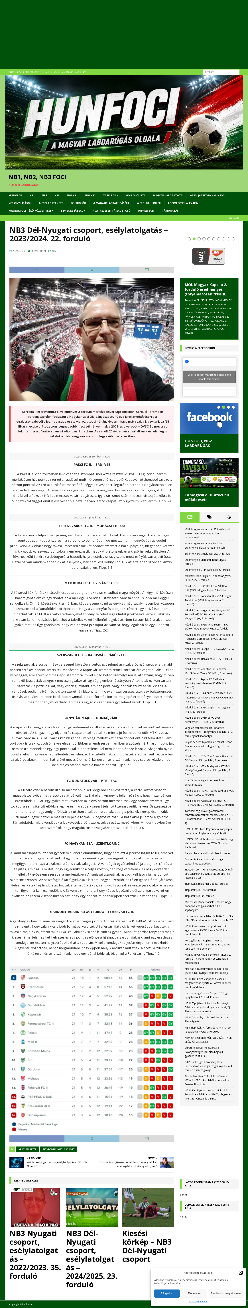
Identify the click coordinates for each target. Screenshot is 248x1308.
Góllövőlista (136, 195)
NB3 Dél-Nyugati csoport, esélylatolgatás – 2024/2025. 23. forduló (91, 1258)
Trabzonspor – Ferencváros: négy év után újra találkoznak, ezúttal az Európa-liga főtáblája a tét (209, 873)
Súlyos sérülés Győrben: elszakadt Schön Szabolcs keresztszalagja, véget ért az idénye (208, 746)
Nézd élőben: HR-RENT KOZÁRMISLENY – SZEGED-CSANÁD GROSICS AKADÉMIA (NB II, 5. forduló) (209, 697)
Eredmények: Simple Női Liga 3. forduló (208, 553)
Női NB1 (72, 195)
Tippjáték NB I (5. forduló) (200, 896)
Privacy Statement (198, 1301)
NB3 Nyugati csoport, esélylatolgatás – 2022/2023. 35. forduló (35, 1254)
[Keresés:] (221, 71)
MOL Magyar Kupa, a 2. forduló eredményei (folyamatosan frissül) (206, 289)
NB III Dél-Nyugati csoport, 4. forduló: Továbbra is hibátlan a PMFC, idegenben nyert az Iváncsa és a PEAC (208, 1094)
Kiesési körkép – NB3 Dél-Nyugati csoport (147, 1246)
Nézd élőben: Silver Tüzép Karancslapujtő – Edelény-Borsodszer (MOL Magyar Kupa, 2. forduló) (209, 639)
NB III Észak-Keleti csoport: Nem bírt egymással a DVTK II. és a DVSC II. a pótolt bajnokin (206, 930)
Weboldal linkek (149, 203)
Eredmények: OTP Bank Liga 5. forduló (207, 569)
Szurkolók (78, 203)
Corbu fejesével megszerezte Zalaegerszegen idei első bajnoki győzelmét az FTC (204, 1052)
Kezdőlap (15, 195)
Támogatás (170, 210)
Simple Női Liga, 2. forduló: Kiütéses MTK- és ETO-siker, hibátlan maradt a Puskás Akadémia (207, 1080)
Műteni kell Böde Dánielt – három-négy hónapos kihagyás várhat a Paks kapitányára (208, 906)
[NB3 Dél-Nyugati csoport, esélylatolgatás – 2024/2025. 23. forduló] (92, 1207)
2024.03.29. (19, 251)
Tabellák (109, 195)
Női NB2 (90, 195)
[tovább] (189, 332)
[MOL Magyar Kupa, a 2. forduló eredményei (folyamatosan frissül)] (209, 256)
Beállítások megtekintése (226, 1293)
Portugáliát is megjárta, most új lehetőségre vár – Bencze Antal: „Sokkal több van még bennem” (208, 944)
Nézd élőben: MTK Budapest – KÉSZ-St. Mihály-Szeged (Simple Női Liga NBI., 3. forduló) (208, 770)
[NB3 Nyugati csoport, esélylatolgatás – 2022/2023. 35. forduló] (35, 1207)
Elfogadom (167, 1293)
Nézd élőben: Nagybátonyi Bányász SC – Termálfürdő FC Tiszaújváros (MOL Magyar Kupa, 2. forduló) (208, 614)
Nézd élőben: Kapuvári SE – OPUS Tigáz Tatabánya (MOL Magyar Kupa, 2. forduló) (208, 600)
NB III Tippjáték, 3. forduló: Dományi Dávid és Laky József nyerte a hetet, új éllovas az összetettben (207, 1007)
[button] (241, 1272)
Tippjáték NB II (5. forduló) (200, 890)
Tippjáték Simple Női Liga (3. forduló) (206, 883)
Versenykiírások (20, 203)
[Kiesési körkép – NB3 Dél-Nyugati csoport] (148, 1207)
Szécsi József (38, 251)
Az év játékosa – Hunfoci (207, 195)
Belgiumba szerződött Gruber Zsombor (208, 853)
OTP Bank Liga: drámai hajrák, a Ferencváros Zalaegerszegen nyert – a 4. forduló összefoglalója (208, 1066)
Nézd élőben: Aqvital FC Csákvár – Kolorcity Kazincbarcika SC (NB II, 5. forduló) (205, 683)
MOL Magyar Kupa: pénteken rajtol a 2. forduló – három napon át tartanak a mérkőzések (208, 958)
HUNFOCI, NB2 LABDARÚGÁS (198, 443)
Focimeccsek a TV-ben (183, 203)
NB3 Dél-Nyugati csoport (59, 1149)
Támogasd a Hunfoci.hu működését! (207, 497)
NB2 (44, 195)
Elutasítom (194, 1293)
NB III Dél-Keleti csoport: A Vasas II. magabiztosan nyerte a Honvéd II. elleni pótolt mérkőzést (208, 983)
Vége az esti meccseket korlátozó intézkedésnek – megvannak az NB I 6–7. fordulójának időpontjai (209, 732)
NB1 (31, 195)
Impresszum (146, 210)
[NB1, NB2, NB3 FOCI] (124, 167)
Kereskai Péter (27, 1149)
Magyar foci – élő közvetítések (31, 210)
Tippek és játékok (73, 210)
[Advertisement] (114, 39)
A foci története (51, 203)
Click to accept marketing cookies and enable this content (209, 376)
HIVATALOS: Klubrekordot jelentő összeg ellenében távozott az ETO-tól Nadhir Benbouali (209, 843)
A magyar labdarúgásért (111, 203)
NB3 (57, 195)
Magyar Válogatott (168, 195)
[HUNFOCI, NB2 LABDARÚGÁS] (209, 418)
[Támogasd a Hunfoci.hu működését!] (209, 473)
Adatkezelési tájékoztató (112, 210)
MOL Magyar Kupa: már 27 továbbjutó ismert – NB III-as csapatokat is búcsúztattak (207, 533)
